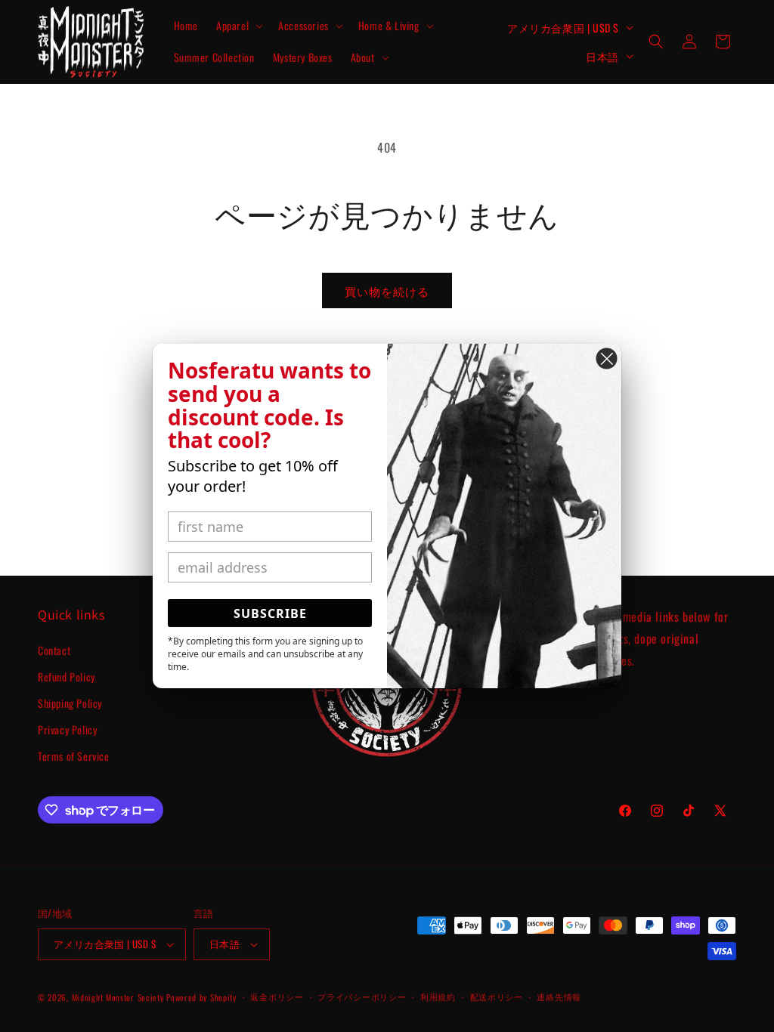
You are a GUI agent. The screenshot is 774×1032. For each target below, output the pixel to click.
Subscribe (270, 613)
